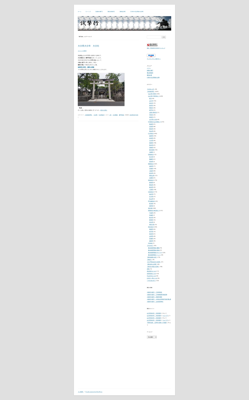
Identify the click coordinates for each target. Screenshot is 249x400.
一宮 (110, 115)
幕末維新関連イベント (154, 255)
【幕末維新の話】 (152, 257)
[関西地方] (151, 164)
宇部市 (151, 115)
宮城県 (151, 238)
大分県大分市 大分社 (88, 46)
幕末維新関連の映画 (153, 250)
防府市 (151, 105)
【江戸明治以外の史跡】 (154, 262)
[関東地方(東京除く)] (154, 210)
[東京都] (150, 208)
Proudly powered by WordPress (93, 392)
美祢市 (151, 103)
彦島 (148, 269)
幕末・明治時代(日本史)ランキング (156, 48)
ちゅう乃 (165, 315)
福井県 (151, 194)
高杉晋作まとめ (151, 271)
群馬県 (151, 220)
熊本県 (151, 145)
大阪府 (151, 171)
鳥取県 (151, 129)
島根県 (151, 124)
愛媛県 (151, 159)
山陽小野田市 (153, 112)
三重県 (151, 189)
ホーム (79, 11)
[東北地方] (151, 227)
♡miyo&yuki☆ (151, 280)
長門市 (151, 110)
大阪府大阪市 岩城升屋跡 (154, 297)
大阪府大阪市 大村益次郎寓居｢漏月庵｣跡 (159, 299)
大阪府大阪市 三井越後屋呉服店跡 (157, 294)
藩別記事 (149, 75)
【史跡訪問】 (88, 115)
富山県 (151, 199)
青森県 (151, 229)
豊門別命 (121, 115)
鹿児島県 (151, 150)
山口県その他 (153, 119)
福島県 (151, 241)
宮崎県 (151, 147)
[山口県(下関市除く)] (154, 96)
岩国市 (151, 117)
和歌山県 (151, 175)
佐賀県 (151, 138)
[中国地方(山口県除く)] (154, 122)
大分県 (95, 115)
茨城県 (151, 215)
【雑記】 (149, 259)
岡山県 (151, 131)
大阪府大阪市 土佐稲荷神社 (155, 301)
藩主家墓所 (150, 73)
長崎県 (151, 143)
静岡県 (151, 182)
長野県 (151, 206)
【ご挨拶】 (81, 392)
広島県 (151, 126)
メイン (149, 68)
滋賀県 (151, 166)
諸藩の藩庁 (150, 70)
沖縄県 (151, 152)
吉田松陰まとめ (151, 273)
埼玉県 (151, 222)
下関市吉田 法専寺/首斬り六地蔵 (156, 322)
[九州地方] (101, 115)
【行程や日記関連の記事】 (137, 11)
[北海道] (150, 243)
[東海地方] (151, 180)
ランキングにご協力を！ (154, 59)
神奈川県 (151, 224)
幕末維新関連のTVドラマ (155, 252)
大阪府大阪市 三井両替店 (154, 292)
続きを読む (103, 110)
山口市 (151, 101)
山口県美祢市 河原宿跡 (154, 313)
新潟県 (151, 203)
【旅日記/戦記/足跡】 (153, 266)
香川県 (151, 157)
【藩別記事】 (122, 11)
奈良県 (151, 173)
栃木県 (151, 217)
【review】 (150, 245)
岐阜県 (151, 187)
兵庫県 (151, 178)
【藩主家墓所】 (111, 11)
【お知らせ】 (150, 89)
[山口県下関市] (152, 94)
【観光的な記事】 (152, 264)
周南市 (151, 108)
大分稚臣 (115, 115)
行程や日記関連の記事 (153, 77)
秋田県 (151, 234)
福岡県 (151, 136)
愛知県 (151, 185)
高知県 (151, 161)
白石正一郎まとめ (152, 278)
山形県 (151, 236)
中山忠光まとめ (151, 276)
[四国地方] (151, 154)
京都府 (151, 168)
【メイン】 (88, 11)
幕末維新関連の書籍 (153, 248)
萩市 (150, 98)
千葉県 (151, 213)
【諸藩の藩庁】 (99, 11)
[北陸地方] (151, 192)
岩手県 (151, 231)
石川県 (151, 196)
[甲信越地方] (151, 201)
